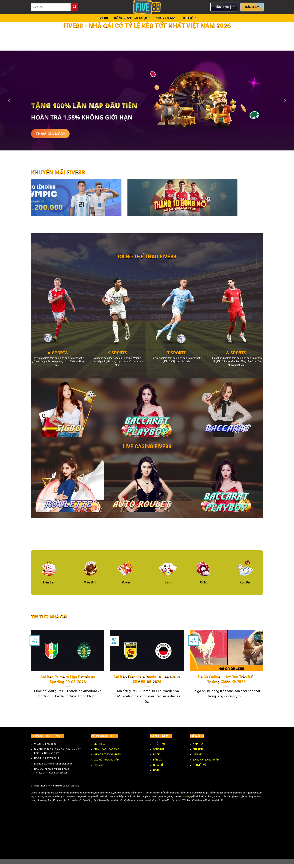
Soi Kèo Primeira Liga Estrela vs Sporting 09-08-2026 (67, 679)
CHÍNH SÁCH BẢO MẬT (106, 749)
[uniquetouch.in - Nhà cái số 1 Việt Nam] (147, 7)
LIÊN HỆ (197, 754)
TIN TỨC (188, 18)
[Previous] (9, 100)
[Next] (284, 100)
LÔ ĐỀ (156, 754)
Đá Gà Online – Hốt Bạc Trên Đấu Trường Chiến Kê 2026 (226, 679)
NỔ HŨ (157, 770)
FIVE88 (102, 18)
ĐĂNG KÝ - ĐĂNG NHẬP (206, 759)
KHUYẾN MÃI (166, 18)
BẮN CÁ (157, 759)
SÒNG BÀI (158, 749)
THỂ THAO (159, 744)
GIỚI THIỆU (99, 744)
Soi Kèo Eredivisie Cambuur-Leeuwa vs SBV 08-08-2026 (146, 679)
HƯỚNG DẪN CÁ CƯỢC (130, 18)
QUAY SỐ (158, 765)
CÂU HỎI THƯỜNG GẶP (106, 759)
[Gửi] (74, 7)
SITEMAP (99, 765)
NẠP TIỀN (198, 744)
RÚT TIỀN (198, 749)
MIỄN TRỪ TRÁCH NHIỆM (107, 754)
